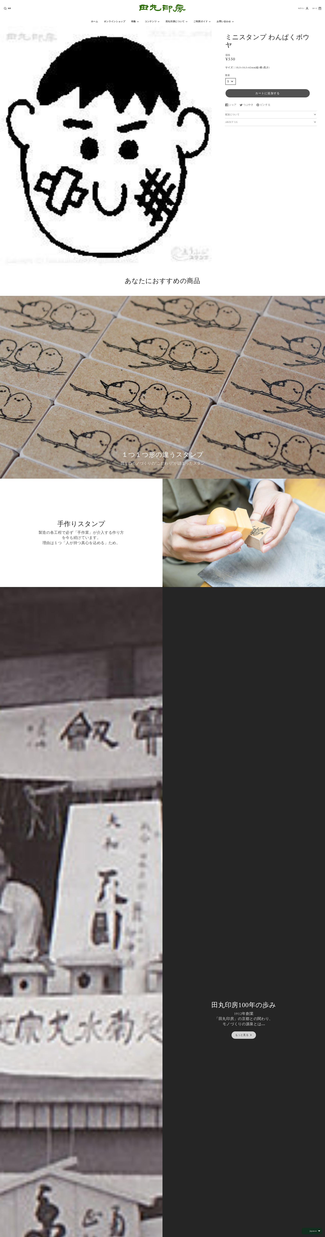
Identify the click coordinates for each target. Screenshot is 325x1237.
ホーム (94, 22)
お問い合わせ (224, 22)
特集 (133, 22)
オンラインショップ (114, 22)
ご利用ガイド (201, 22)
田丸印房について (175, 22)
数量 (227, 75)
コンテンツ (151, 22)
